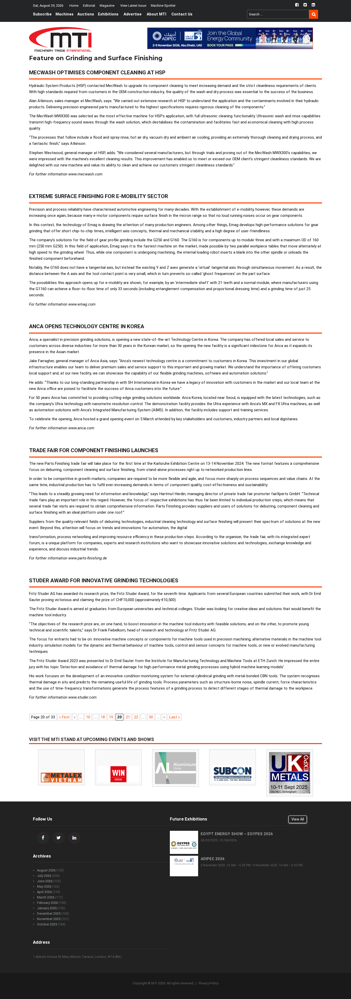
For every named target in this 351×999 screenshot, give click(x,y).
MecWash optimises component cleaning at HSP (97, 72)
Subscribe (42, 14)
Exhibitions (108, 14)
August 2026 (46, 870)
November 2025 (48, 919)
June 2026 (44, 881)
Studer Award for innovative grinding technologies (103, 580)
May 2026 (44, 886)
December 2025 (48, 913)
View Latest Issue (133, 5)
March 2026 (45, 897)
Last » (174, 717)
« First (64, 717)
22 (136, 717)
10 (88, 717)
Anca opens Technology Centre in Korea (86, 326)
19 (111, 717)
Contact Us (181, 14)
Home (73, 5)
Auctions (85, 14)
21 (128, 717)
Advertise (133, 14)
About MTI (156, 14)
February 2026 (47, 903)
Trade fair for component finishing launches (93, 450)
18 (103, 717)
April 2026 (44, 892)
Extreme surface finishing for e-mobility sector (98, 196)
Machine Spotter (163, 5)
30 (151, 717)
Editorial (89, 5)
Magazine (107, 5)
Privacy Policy (208, 983)
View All (297, 819)
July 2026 (44, 876)
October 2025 (47, 924)
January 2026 (47, 908)
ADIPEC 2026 (213, 859)
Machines (64, 14)
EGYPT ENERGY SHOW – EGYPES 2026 (237, 834)
